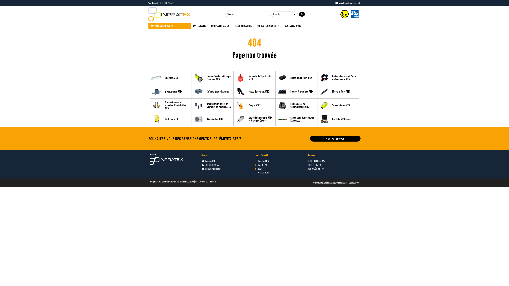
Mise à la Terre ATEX (341, 91)
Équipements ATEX (220, 25)
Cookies (352, 182)
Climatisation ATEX (215, 119)
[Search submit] (302, 14)
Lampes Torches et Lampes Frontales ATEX (219, 78)
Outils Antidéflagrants (342, 119)
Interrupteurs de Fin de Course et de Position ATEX (219, 105)
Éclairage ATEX (171, 77)
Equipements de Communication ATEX (300, 105)
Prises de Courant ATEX (259, 91)
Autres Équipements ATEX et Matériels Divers (260, 119)
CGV (357, 182)
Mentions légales (319, 182)
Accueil (202, 25)
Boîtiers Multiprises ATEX (301, 91)
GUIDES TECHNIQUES (266, 25)
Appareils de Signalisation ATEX (260, 78)
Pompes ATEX (255, 105)
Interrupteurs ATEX (173, 91)
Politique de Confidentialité (337, 182)
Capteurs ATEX (171, 119)
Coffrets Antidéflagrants (218, 91)
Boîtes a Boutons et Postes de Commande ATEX (344, 78)
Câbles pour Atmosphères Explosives (302, 119)
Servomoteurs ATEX (341, 105)
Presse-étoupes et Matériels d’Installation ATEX (175, 105)
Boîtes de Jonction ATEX (301, 77)
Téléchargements (243, 25)
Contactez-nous (293, 25)
